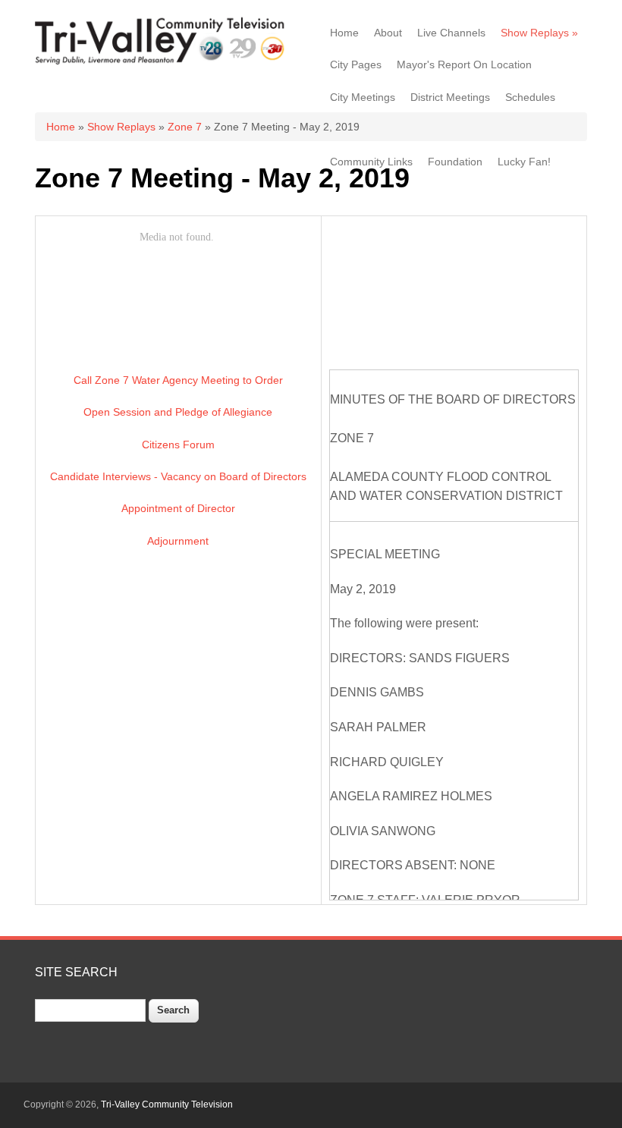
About (388, 33)
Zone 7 (185, 127)
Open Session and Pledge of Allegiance (177, 412)
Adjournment (178, 541)
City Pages (356, 64)
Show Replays (539, 33)
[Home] (161, 62)
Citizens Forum (178, 444)
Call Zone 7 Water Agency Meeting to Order (178, 380)
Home (344, 33)
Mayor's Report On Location (464, 64)
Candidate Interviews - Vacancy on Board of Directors (178, 476)
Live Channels (451, 33)
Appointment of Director (178, 508)
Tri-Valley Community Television (167, 1104)
